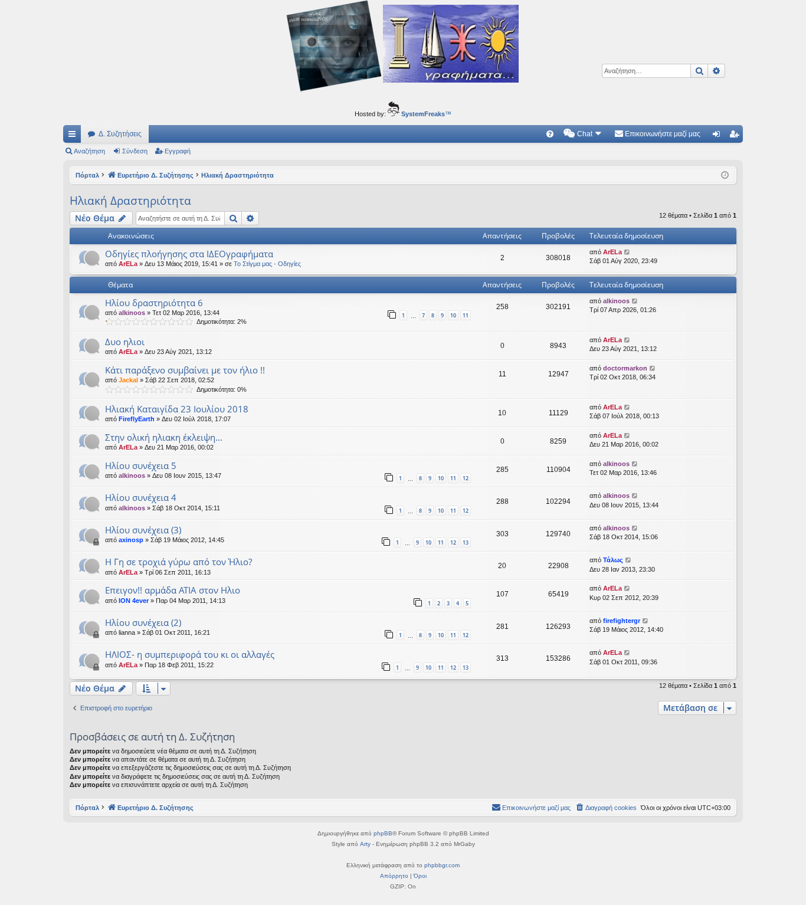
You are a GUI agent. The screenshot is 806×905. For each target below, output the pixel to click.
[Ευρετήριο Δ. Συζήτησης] (403, 48)
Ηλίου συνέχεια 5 (140, 465)
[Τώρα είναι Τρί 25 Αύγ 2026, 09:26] (725, 175)
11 (465, 315)
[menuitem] (550, 134)
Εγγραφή (178, 151)
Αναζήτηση (89, 151)
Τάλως (613, 559)
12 (465, 478)
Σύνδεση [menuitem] (718, 136)
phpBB (382, 833)
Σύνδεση (135, 151)
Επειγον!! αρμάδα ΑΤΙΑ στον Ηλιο (172, 590)
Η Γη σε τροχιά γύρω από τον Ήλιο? (178, 562)
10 (453, 315)
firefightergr (621, 620)
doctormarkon (625, 368)
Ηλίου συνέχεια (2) (143, 622)
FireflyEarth (137, 418)
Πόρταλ (87, 175)
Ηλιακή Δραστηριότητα (130, 200)
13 (465, 542)
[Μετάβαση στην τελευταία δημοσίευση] (627, 252)
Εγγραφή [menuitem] (736, 136)
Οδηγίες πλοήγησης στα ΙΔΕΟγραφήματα (189, 254)
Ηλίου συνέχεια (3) (143, 530)
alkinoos (132, 312)
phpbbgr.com (442, 865)
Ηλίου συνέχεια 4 (140, 497)
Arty (365, 844)
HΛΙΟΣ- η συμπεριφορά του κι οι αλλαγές (189, 654)
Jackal (128, 379)
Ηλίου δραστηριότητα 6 (154, 303)
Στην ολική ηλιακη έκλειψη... (163, 437)
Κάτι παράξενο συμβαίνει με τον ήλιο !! (185, 370)
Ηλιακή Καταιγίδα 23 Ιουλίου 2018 (176, 409)
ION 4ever (134, 600)
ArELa (128, 263)
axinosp (131, 539)
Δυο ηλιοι (125, 341)
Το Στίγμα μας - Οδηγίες (267, 263)
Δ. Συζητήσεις (120, 134)
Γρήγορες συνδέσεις (74, 136)
